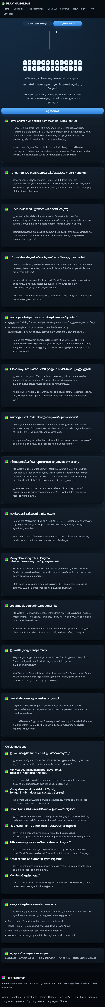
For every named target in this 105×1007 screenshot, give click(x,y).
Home (6, 8)
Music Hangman (36, 8)
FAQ (92, 8)
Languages (9, 14)
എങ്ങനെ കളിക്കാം (27, 957)
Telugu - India (15, 926)
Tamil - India (14, 921)
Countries (18, 8)
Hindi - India (14, 930)
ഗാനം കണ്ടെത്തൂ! (37, 23)
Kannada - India (16, 935)
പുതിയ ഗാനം (67, 23)
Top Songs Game (35, 1001)
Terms (43, 997)
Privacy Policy (30, 997)
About (5, 997)
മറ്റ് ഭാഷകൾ (52, 111)
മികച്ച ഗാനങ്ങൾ (47, 957)
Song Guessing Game (58, 8)
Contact (52, 997)
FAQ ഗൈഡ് (64, 957)
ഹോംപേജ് (10, 957)
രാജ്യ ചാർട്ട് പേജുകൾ (84, 957)
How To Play (79, 8)
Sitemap (64, 1001)
